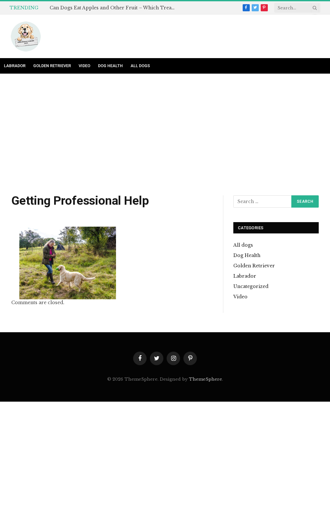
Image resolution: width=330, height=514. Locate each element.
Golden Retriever (52, 65)
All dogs (140, 65)
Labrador (14, 65)
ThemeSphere (205, 379)
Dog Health (110, 65)
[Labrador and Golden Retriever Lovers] (26, 36)
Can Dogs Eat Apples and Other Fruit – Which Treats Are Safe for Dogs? (114, 8)
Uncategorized (250, 286)
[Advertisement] (165, 135)
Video (84, 65)
